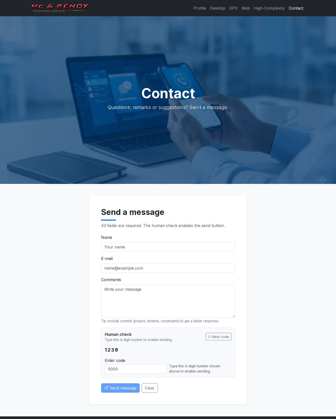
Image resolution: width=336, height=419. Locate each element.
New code (220, 337)
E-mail (107, 258)
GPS (233, 8)
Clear (150, 388)
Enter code (115, 360)
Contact (296, 8)
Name (106, 237)
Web (246, 8)
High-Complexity (269, 8)
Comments (111, 279)
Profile (200, 8)
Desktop (217, 8)
